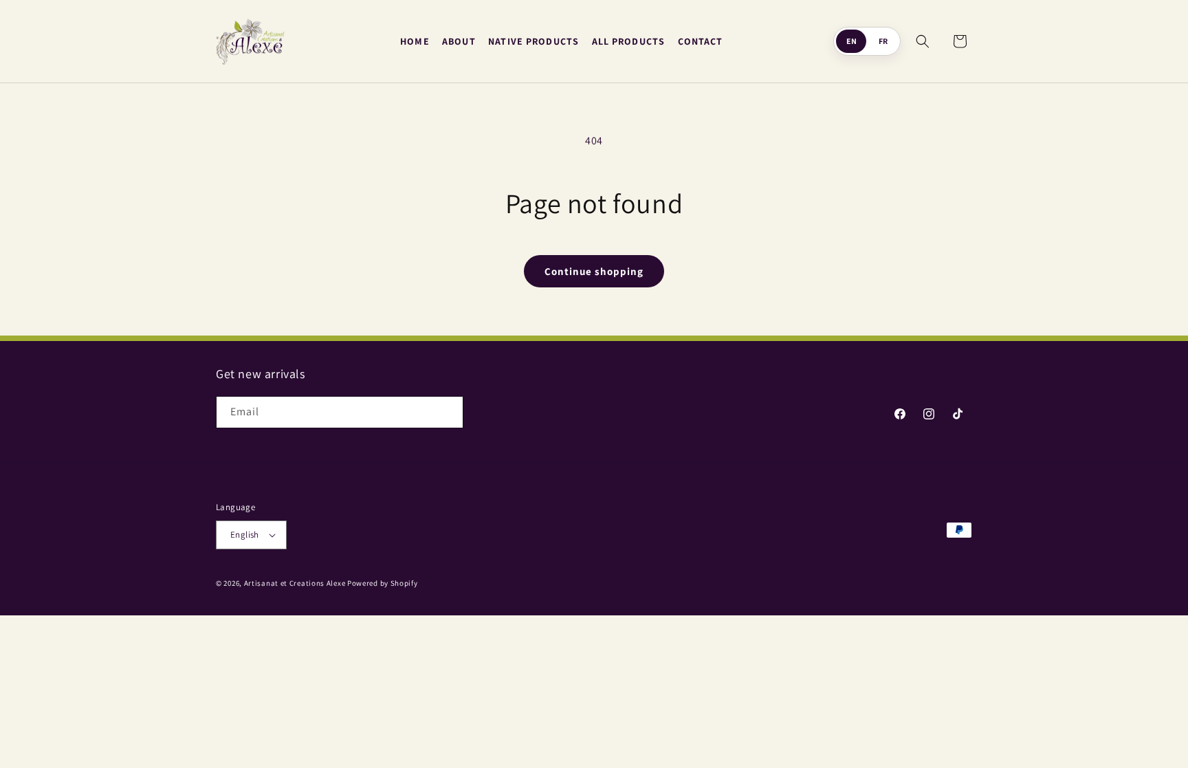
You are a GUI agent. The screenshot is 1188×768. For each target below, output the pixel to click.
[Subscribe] (447, 412)
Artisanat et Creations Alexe (295, 583)
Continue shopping (594, 271)
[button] (923, 41)
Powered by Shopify (382, 583)
